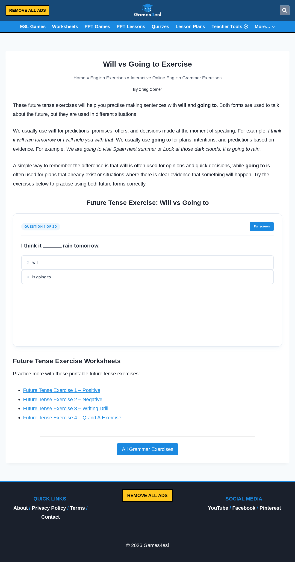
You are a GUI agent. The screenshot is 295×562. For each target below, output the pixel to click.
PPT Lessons (131, 26)
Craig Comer (150, 89)
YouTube (218, 508)
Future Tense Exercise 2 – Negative (62, 399)
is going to (41, 277)
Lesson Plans (190, 26)
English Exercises (108, 77)
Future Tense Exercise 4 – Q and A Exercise (72, 418)
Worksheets (65, 26)
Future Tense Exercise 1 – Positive (61, 390)
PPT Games (97, 26)
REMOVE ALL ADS (27, 10)
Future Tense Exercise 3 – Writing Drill (65, 408)
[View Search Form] (284, 10)
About (20, 508)
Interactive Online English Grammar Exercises (176, 77)
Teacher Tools (227, 26)
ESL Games (33, 26)
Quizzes (160, 26)
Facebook (243, 508)
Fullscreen (262, 226)
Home (80, 77)
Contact (50, 517)
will (35, 262)
